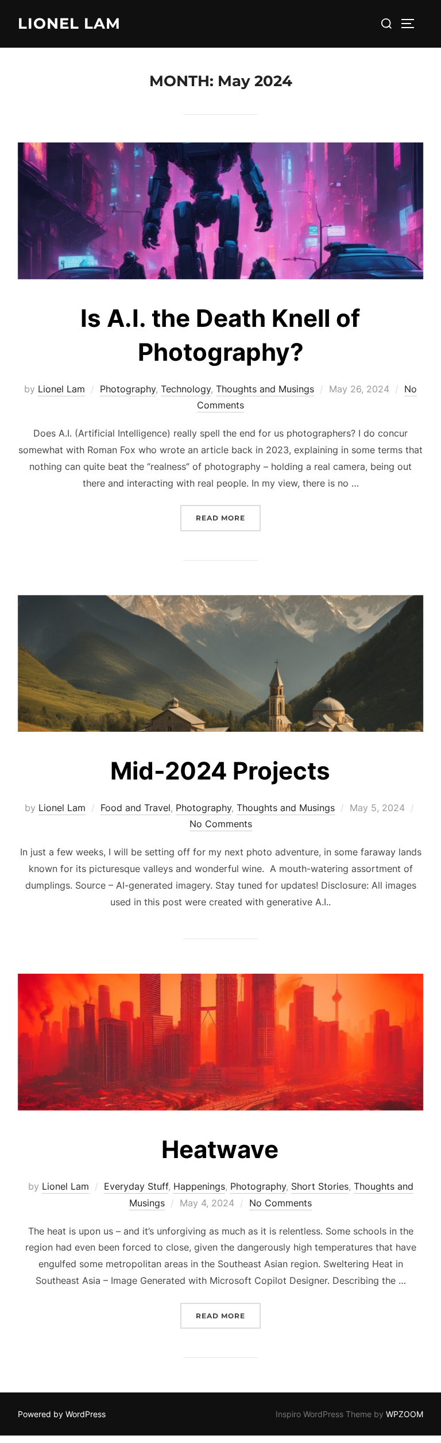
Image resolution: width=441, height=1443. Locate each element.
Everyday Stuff (136, 1186)
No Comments (220, 823)
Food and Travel (135, 807)
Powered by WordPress (62, 1414)
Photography (128, 389)
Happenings (199, 1186)
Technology (186, 389)
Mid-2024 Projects (220, 770)
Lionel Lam (69, 23)
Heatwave (219, 1149)
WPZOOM (404, 1414)
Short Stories (320, 1186)
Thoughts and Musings (265, 389)
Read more (228, 518)
